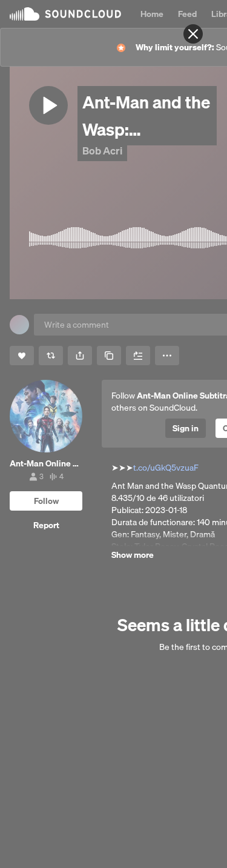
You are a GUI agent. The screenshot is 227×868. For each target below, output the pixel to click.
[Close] (193, 34)
